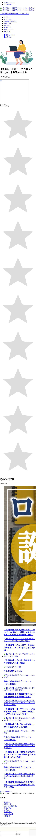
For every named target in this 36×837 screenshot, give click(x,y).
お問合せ (8, 4)
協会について (10, 2)
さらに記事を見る (6, 791)
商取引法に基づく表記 (7, 819)
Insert (18, 834)
